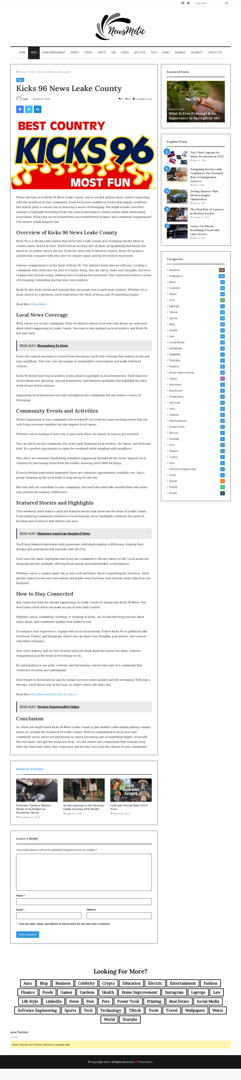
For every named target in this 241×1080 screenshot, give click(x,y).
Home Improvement (53, 52)
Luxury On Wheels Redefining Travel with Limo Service (204, 230)
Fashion (174, 366)
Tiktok (173, 312)
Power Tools (177, 426)
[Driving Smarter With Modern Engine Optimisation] (177, 196)
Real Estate (176, 390)
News (34, 52)
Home (22, 52)
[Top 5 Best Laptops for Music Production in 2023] (177, 158)
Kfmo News (38, 304)
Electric (173, 432)
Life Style (140, 52)
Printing (174, 438)
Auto (172, 408)
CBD (113, 52)
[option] (196, 101)
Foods (125, 52)
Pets (172, 462)
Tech (154, 52)
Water (173, 294)
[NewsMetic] (120, 26)
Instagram (175, 348)
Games (166, 52)
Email (20, 909)
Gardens (174, 414)
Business (180, 52)
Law (171, 336)
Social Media (176, 342)
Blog (172, 324)
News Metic (146, 1061)
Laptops (174, 306)
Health (173, 330)
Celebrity (197, 52)
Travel (88, 52)
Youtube (174, 360)
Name (20, 895)
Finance (173, 450)
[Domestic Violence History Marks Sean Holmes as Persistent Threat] (37, 790)
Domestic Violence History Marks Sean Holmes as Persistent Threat (33, 809)
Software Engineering (182, 468)
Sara (25, 98)
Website (91, 909)
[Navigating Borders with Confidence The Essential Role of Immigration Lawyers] (177, 174)
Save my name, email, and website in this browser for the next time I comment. (65, 923)
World (173, 481)
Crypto (102, 52)
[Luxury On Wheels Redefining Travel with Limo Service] (177, 231)
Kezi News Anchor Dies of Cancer (54, 694)
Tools (172, 474)
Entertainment (178, 420)
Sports (74, 52)
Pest (172, 444)
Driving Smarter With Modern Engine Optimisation (204, 195)
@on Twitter (19, 1032)
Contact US (215, 52)
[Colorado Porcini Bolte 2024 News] (131, 790)
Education (175, 384)
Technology (176, 396)
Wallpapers (176, 275)
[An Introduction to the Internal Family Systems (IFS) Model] (84, 790)
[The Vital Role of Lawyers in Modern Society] (177, 215)
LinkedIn (175, 354)
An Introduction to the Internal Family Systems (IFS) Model (83, 807)
